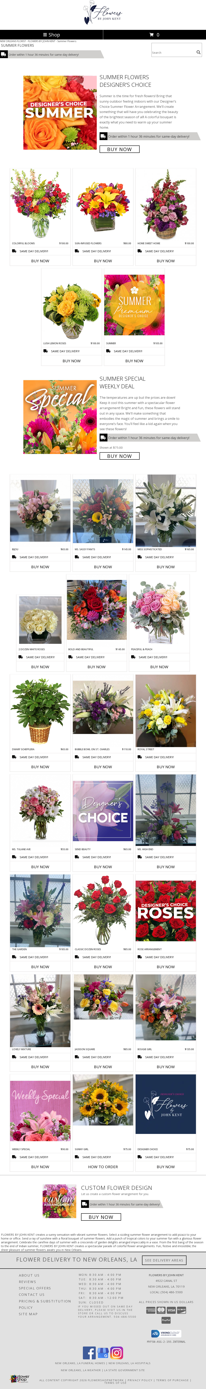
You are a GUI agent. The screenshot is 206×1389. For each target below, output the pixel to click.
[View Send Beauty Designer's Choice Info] (103, 810)
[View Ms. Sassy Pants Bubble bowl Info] (103, 510)
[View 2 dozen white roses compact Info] (40, 621)
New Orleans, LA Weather (81, 1370)
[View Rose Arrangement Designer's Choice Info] (166, 910)
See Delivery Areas (164, 1260)
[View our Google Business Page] (103, 1358)
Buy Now (119, 149)
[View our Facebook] (89, 1358)
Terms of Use (115, 1383)
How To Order (103, 1166)
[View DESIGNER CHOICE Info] (166, 1104)
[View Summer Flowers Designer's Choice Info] (60, 113)
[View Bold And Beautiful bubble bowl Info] (96, 610)
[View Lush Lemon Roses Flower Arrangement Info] (71, 305)
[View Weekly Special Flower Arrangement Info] (40, 1110)
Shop (54, 34)
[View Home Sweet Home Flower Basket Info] (166, 205)
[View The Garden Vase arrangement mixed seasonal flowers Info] (40, 910)
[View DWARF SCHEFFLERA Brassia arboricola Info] (40, 710)
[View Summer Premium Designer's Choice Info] (134, 305)
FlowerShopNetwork (106, 1380)
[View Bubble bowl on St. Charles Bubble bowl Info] (103, 710)
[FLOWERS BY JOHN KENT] (103, 24)
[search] (198, 52)
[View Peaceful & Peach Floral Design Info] (159, 610)
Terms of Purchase (172, 1380)
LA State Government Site (124, 1370)
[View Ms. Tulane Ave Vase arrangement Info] (40, 810)
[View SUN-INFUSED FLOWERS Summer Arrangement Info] (103, 205)
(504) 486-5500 (172, 1292)
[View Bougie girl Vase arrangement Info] (166, 1007)
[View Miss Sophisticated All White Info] (166, 510)
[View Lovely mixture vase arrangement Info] (40, 1010)
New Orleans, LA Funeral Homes (80, 1363)
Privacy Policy (140, 1380)
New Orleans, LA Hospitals (130, 1363)
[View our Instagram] (116, 1358)
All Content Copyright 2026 (63, 1380)
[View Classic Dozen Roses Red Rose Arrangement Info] (103, 910)
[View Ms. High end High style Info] (166, 810)
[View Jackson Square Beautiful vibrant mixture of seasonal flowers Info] (103, 997)
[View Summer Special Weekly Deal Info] (60, 417)
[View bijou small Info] (40, 510)
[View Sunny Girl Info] (103, 1100)
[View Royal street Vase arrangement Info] (166, 710)
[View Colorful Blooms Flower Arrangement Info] (40, 205)
